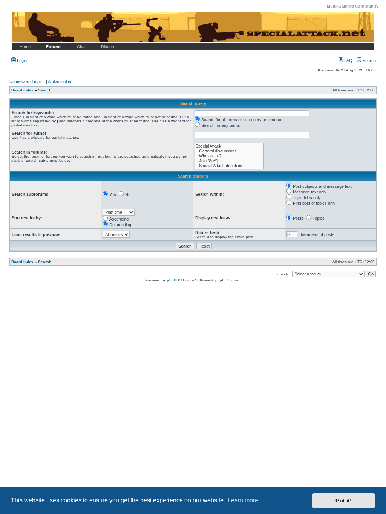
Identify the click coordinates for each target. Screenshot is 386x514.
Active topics (59, 81)
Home (25, 46)
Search (368, 60)
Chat (81, 46)
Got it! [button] (343, 500)
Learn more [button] (243, 500)
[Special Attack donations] (229, 165)
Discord (108, 46)
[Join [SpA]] (229, 160)
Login (21, 60)
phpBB (173, 280)
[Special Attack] (229, 146)
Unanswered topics (27, 81)
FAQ (347, 60)
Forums (53, 46)
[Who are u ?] (229, 156)
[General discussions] (229, 151)
